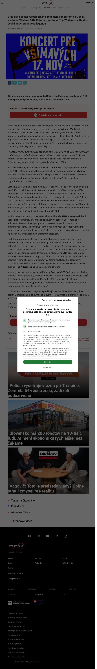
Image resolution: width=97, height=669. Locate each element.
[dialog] (47, 334)
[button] (47, 331)
